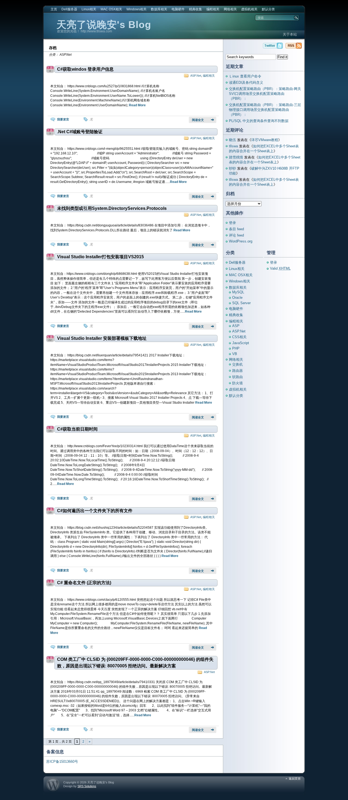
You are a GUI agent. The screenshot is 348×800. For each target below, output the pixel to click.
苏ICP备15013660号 (62, 761)
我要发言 (63, 119)
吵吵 (232, 168)
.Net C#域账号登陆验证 (79, 131)
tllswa (233, 146)
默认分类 (268, 9)
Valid (280, 268)
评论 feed (236, 235)
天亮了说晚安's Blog (104, 24)
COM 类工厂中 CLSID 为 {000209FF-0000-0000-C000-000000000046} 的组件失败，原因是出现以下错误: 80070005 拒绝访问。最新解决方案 (135, 662)
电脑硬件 (178, 9)
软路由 (237, 377)
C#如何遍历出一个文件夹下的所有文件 (94, 510)
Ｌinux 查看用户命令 (245, 76)
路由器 (237, 371)
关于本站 (290, 34)
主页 (54, 9)
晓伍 (232, 140)
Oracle (237, 297)
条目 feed (236, 229)
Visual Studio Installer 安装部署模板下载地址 (102, 338)
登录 (232, 223)
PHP (236, 348)
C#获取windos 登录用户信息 (85, 69)
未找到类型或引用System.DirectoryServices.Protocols (112, 208)
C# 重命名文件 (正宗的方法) (84, 582)
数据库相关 (159, 9)
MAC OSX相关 (111, 9)
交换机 (237, 364)
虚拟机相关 (249, 9)
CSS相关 (239, 337)
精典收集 (195, 9)
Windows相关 (136, 9)
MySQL (238, 292)
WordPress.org (240, 241)
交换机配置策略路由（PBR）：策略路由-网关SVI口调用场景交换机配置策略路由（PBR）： (265, 94)
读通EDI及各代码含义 (246, 82)
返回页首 (295, 778)
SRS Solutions (86, 786)
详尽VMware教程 (264, 140)
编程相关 (212, 9)
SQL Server (241, 303)
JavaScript (240, 343)
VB (234, 354)
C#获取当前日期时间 (77, 429)
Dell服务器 (69, 9)
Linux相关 (89, 9)
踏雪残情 (236, 157)
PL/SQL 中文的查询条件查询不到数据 (258, 121)
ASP (236, 326)
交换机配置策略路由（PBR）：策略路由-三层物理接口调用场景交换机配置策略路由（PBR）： (265, 110)
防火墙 (237, 383)
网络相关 (230, 9)
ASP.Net (195, 75)
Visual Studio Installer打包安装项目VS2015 (100, 256)
